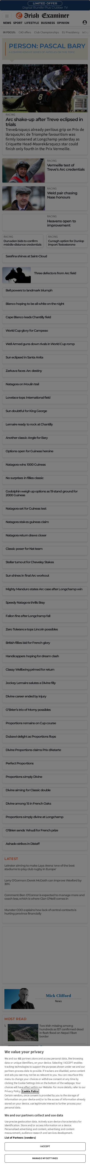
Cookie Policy (30, 1091)
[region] (45, 1106)
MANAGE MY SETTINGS (45, 1158)
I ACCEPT (45, 1146)
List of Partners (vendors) (20, 1138)
